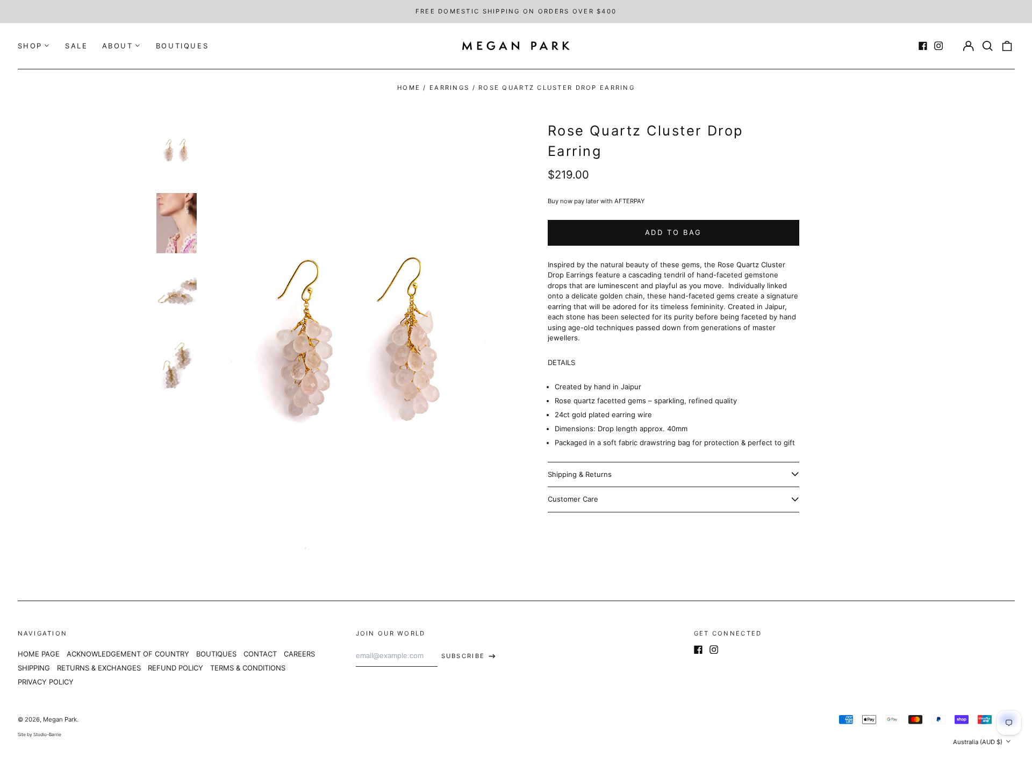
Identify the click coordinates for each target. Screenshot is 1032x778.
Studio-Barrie (47, 734)
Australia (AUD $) (978, 742)
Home (408, 87)
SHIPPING (34, 667)
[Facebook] (923, 45)
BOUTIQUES (182, 45)
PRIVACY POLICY (46, 681)
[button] (987, 46)
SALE (76, 45)
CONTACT (260, 653)
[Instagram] (938, 45)
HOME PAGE (39, 653)
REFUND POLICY (175, 667)
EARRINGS (449, 87)
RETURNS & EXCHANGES (99, 667)
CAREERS (299, 653)
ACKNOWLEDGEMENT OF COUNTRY (128, 653)
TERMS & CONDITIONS (247, 667)
